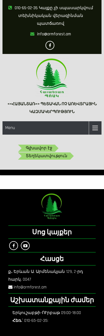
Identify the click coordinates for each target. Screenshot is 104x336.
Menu (10, 128)
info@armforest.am (54, 34)
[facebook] (49, 45)
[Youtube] (25, 245)
